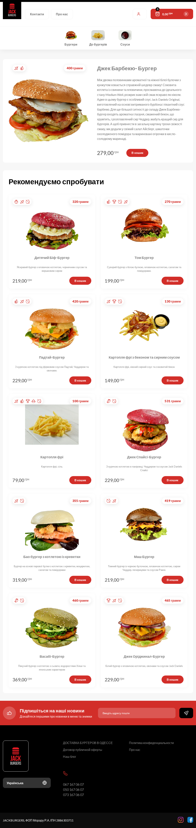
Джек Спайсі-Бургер (144, 457)
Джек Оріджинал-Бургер (144, 656)
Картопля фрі (51, 457)
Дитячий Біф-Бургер (51, 258)
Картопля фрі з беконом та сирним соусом (144, 357)
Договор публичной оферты (82, 749)
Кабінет (140, 14)
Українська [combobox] (15, 783)
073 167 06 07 (73, 795)
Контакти (37, 14)
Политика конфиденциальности (151, 743)
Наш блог (69, 756)
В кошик (137, 152)
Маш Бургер (144, 557)
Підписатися (186, 713)
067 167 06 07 (73, 784)
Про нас (62, 14)
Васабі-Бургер (52, 656)
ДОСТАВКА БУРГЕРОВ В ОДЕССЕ (88, 743)
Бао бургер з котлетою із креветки (51, 557)
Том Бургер (144, 258)
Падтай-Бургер (52, 357)
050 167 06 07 (73, 789)
